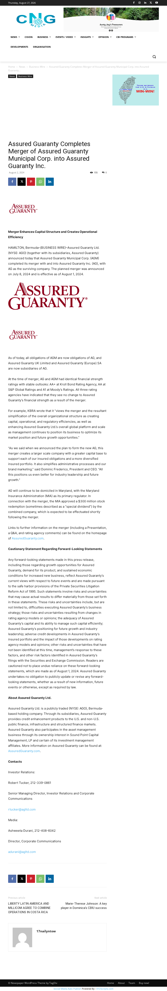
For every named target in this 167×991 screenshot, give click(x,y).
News (22, 66)
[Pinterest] (31, 182)
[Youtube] (156, 3)
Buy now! (144, 983)
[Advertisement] (57, 109)
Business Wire (37, 66)
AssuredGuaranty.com (28, 538)
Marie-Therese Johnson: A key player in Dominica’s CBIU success (84, 906)
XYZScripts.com (104, 988)
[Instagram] (139, 3)
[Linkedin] (145, 3)
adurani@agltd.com (22, 852)
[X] (150, 3)
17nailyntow (46, 931)
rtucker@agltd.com (22, 809)
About (121, 983)
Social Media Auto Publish (67, 988)
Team (132, 983)
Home (11, 66)
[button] (154, 57)
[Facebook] (134, 3)
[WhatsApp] (40, 182)
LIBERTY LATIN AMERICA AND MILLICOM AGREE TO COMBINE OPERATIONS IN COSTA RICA (29, 908)
